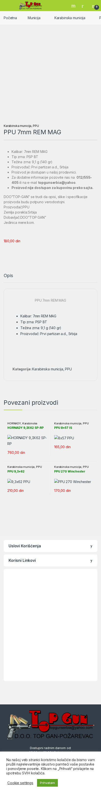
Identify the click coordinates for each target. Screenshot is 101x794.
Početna (10, 18)
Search (74, 5)
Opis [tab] (8, 275)
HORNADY (14, 423)
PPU (36, 126)
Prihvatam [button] (47, 783)
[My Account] (84, 6)
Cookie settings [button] (20, 783)
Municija (34, 18)
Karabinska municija (69, 18)
